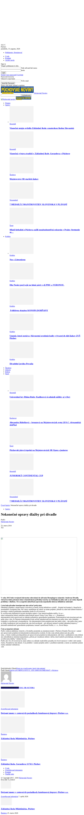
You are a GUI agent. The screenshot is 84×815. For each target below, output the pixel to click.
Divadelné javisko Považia (21, 364)
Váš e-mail (25, 81)
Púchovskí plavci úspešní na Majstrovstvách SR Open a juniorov (39, 450)
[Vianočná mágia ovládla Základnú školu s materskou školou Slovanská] (21, 122)
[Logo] (8, 99)
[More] (36, 531)
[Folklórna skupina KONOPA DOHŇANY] (21, 304)
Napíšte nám (9, 774)
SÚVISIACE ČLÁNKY (10, 688)
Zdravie (8, 370)
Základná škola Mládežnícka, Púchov (18, 738)
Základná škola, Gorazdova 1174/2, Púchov (20, 764)
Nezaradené (14, 200)
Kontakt (8, 58)
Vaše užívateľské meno (29, 68)
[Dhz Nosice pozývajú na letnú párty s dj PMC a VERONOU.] (21, 279)
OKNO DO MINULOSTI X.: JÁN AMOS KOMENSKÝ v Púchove (34, 670)
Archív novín (9, 60)
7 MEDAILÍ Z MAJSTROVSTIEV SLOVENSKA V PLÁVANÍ (38, 204)
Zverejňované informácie (9, 709)
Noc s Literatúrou (17, 259)
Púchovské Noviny (7, 522)
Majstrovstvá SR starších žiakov (24, 179)
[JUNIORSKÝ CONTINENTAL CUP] (21, 469)
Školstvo (13, 175)
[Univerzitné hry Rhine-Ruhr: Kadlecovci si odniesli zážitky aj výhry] (21, 391)
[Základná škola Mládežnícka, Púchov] (13, 732)
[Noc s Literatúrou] (21, 253)
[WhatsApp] (28, 531)
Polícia (7, 372)
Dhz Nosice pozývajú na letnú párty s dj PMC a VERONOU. (37, 285)
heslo (23, 70)
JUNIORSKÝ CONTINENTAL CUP (26, 475)
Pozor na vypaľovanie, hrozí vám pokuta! (30, 668)
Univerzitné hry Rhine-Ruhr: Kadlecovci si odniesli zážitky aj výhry (40, 397)
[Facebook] (4, 531)
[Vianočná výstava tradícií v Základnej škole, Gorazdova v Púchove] (21, 147)
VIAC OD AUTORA (27, 688)
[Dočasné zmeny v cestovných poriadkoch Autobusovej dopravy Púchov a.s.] (13, 707)
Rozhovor (13, 418)
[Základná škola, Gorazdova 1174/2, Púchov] (13, 758)
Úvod (3, 505)
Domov (7, 103)
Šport (11, 226)
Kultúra (7, 236)
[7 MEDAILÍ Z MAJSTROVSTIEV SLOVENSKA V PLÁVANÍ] (21, 198)
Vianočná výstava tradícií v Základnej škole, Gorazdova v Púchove (40, 153)
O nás (7, 56)
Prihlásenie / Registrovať (13, 52)
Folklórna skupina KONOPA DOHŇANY (29, 310)
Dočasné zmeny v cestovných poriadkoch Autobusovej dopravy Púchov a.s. (34, 713)
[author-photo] (6, 681)
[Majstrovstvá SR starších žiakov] (21, 173)
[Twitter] (12, 531)
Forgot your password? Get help (12, 75)
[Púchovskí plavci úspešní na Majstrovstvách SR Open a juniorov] (21, 444)
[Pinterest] (20, 531)
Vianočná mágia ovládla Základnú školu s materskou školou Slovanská (42, 128)
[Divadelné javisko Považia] (21, 357)
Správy (7, 105)
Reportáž (13, 124)
